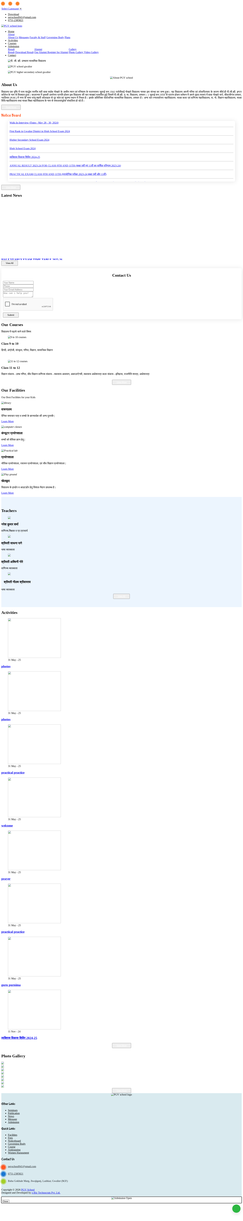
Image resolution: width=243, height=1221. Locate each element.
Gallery (73, 49)
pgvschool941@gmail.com (22, 17)
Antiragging (14, 1149)
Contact (12, 55)
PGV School (28, 1189)
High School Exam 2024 (23, 134)
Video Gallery (91, 52)
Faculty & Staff (38, 37)
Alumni (38, 49)
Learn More (7, 421)
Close (5, 1201)
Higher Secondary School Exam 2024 (29, 126)
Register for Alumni (57, 52)
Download (13, 14)
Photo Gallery (76, 52)
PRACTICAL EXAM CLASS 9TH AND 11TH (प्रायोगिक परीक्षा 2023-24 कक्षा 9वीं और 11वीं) (58, 160)
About (11, 34)
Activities (13, 40)
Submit (10, 315)
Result (11, 49)
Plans (67, 37)
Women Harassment (18, 1152)
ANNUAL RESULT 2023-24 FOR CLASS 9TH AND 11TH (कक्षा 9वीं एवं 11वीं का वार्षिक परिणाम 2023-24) (65, 151)
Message (12, 1119)
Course (11, 1146)
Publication (14, 1113)
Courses (12, 43)
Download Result (24, 52)
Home (11, 31)
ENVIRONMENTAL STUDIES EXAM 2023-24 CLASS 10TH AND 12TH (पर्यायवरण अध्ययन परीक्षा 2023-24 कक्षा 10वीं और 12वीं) (78, 168)
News (11, 1116)
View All (9, 263)
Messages (24, 37)
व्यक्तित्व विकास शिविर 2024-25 (25, 143)
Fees (10, 1137)
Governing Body (55, 37)
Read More (11, 107)
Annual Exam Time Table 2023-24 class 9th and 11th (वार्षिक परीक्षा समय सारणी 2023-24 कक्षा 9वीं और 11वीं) (64, 177)
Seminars (13, 1110)
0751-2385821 (15, 20)
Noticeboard (14, 1140)
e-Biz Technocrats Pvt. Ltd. (46, 1192)
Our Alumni (40, 52)
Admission (13, 46)
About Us (13, 37)
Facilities (12, 1134)
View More (11, 187)
